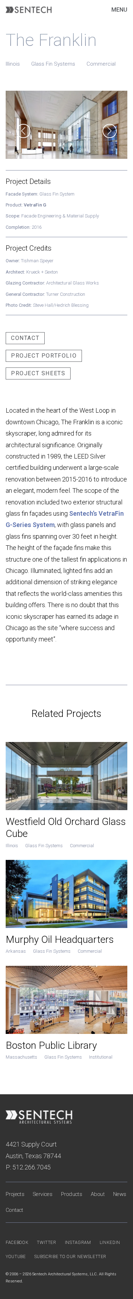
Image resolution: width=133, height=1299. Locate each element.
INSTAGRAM (78, 1242)
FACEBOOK (17, 1242)
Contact (25, 338)
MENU (119, 9)
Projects (15, 1194)
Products (71, 1194)
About (98, 1194)
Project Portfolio (44, 355)
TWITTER (46, 1242)
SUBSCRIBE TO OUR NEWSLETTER (70, 1256)
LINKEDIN (110, 1242)
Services (42, 1194)
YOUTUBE (16, 1256)
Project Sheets (38, 373)
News (120, 1194)
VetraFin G (35, 205)
